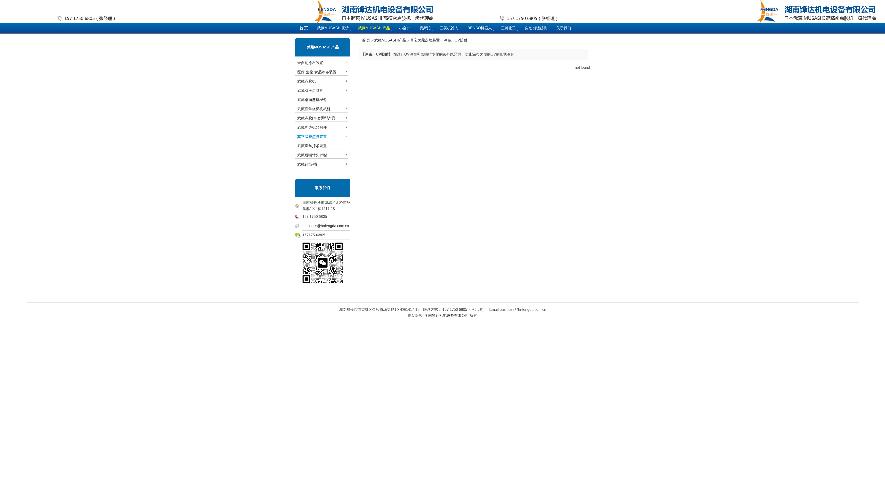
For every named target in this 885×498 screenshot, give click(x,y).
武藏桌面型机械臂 (312, 100)
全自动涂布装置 (310, 63)
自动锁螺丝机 (536, 28)
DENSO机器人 (479, 28)
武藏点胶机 (306, 81)
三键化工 (508, 28)
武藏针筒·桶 (307, 164)
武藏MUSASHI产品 (323, 47)
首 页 (366, 40)
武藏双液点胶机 (310, 90)
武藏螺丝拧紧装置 (312, 146)
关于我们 (563, 28)
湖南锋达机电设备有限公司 (447, 315)
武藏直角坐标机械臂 (313, 109)
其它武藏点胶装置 (425, 40)
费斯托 (425, 28)
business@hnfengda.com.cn (325, 226)
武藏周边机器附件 (312, 127)
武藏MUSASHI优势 (333, 28)
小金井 (404, 28)
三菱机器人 (449, 28)
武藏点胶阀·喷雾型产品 (316, 118)
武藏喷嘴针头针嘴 (312, 155)
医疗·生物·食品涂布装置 (316, 72)
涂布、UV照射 (455, 40)
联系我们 (322, 188)
